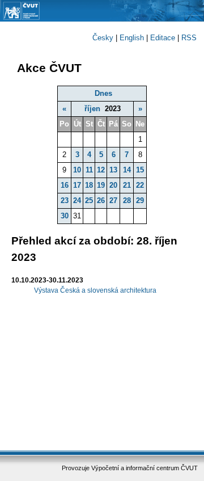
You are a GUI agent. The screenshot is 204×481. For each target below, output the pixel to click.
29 (140, 200)
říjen (92, 108)
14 (127, 170)
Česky (102, 37)
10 (77, 170)
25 (89, 200)
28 (127, 200)
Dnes (103, 93)
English (132, 37)
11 (89, 170)
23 (65, 200)
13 (113, 170)
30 (65, 216)
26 (101, 200)
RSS (189, 37)
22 (140, 185)
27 (113, 200)
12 (101, 170)
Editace (162, 37)
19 (101, 185)
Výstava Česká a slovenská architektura (95, 290)
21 (127, 185)
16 (65, 185)
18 (89, 185)
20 (113, 185)
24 (77, 200)
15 (140, 170)
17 (77, 185)
